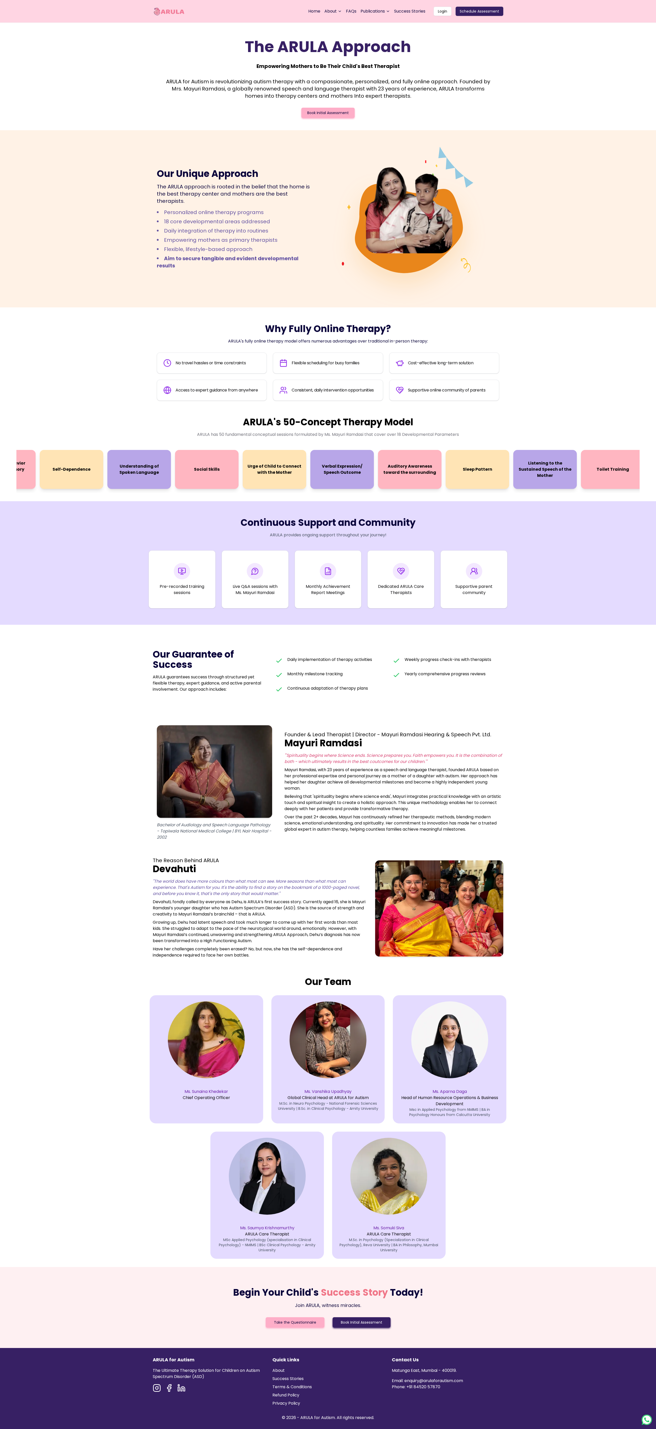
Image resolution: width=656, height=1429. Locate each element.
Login (442, 11)
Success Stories (409, 11)
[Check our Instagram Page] (157, 1388)
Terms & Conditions (292, 1387)
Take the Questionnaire (295, 1322)
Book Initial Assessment (328, 112)
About (330, 11)
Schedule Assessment (479, 11)
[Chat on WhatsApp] (647, 1420)
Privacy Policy (286, 1403)
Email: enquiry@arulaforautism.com (427, 1381)
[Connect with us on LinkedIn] (181, 1388)
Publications (373, 11)
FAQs (351, 11)
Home (314, 11)
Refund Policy (285, 1395)
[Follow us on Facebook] (169, 1388)
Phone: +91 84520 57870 (416, 1387)
